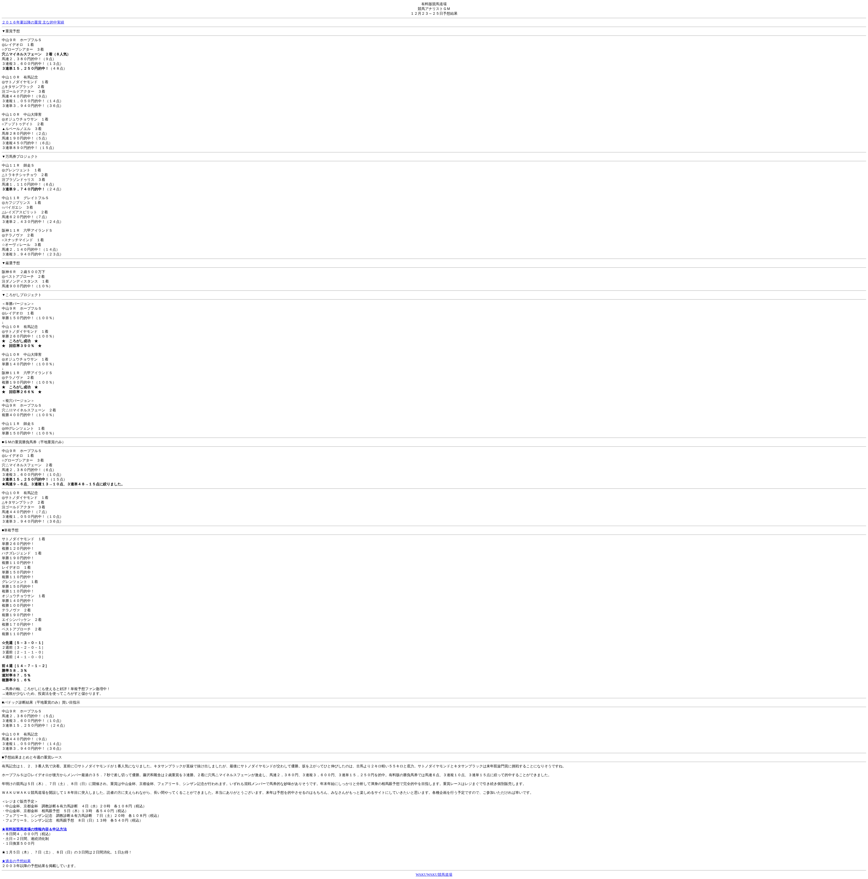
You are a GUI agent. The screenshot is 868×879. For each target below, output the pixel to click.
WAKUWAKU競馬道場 (434, 875)
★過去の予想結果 (16, 861)
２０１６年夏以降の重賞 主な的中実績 (33, 22)
